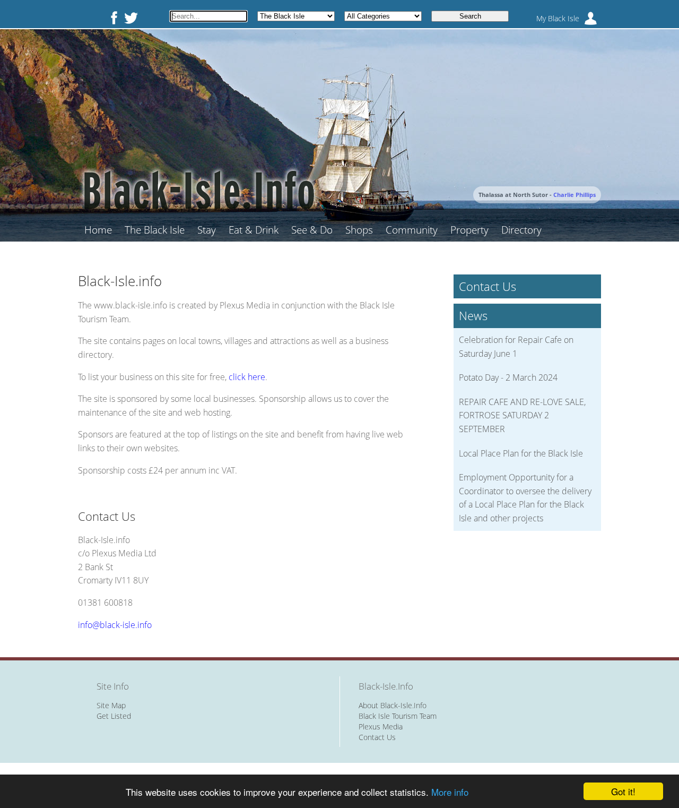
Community (412, 230)
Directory (521, 230)
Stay (206, 230)
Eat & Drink (253, 230)
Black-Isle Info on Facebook (111, 17)
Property (469, 230)
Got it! (623, 791)
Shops (359, 230)
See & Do (312, 230)
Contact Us (377, 737)
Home (98, 230)
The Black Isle (155, 230)
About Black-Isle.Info (392, 705)
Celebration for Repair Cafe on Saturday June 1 (516, 346)
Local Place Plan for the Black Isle (521, 453)
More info (449, 791)
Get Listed (114, 716)
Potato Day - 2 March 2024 (508, 377)
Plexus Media (381, 726)
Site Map (111, 705)
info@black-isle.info (115, 625)
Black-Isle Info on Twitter (131, 17)
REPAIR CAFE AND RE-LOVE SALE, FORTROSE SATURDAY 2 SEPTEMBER (522, 415)
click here (247, 377)
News (473, 315)
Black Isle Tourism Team (398, 716)
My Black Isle (557, 18)
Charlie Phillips (574, 195)
